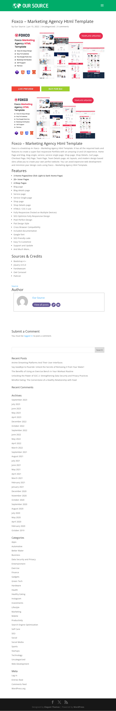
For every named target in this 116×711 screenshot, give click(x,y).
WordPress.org (18, 688)
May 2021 (16, 469)
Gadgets (15, 576)
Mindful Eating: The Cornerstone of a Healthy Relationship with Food (44, 380)
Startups (16, 650)
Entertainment (18, 563)
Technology (17, 655)
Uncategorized (48, 26)
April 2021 (16, 473)
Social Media (18, 642)
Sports (15, 646)
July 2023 (16, 404)
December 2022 (19, 421)
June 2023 (16, 408)
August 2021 (17, 456)
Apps (14, 542)
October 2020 (18, 500)
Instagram (16, 598)
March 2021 (17, 478)
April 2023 (16, 417)
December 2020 (19, 491)
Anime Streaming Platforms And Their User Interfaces (37, 362)
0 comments (63, 26)
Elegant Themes (52, 707)
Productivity (17, 620)
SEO (13, 633)
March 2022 (17, 447)
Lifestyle (15, 607)
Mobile (15, 616)
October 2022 (18, 426)
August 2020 (17, 508)
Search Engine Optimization (25, 624)
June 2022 (16, 434)
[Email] (58, 305)
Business (16, 555)
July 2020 (16, 513)
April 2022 (16, 443)
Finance (15, 572)
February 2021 (18, 482)
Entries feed (17, 679)
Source (15, 286)
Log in (14, 675)
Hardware (16, 585)
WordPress (79, 707)
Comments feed (19, 684)
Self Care (16, 629)
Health (15, 590)
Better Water (18, 550)
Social (14, 637)
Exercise (15, 568)
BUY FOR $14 (55, 89)
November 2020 (19, 495)
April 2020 (16, 521)
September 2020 (19, 504)
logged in (28, 336)
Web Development (20, 664)
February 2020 (18, 526)
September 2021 (19, 452)
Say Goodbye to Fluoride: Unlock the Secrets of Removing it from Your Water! (48, 367)
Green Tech (17, 581)
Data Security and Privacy (24, 559)
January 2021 (18, 486)
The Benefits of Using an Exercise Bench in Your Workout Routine (42, 371)
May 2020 (16, 517)
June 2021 (16, 465)
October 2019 (18, 530)
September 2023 (19, 399)
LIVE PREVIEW (25, 89)
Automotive (17, 546)
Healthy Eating (18, 594)
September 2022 (19, 430)
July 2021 (16, 460)
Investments (17, 603)
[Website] (53, 305)
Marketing (16, 611)
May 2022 (16, 439)
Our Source (19, 26)
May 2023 (16, 412)
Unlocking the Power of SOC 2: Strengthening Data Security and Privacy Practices (50, 375)
